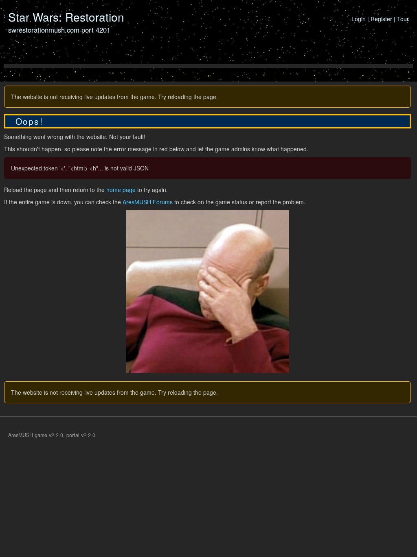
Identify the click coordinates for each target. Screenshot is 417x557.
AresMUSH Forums (148, 202)
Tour (403, 19)
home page (121, 190)
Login (358, 19)
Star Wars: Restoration (66, 17)
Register (381, 19)
